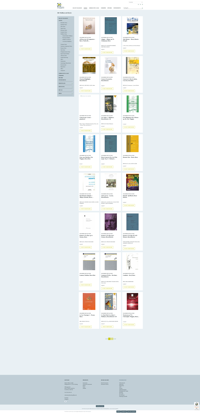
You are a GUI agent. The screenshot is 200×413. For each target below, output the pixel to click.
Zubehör (61, 75)
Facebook (66, 397)
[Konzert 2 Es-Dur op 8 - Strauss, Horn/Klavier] (110, 221)
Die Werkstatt (121, 395)
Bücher (61, 77)
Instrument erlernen (104, 384)
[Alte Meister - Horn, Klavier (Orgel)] (132, 25)
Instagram (66, 399)
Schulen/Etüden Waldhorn (67, 35)
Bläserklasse (63, 66)
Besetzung (62, 86)
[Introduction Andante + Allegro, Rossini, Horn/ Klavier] (89, 182)
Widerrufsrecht (122, 382)
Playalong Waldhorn (66, 37)
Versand (120, 388)
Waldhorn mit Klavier (66, 39)
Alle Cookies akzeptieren (131, 411)
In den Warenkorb (86, 48)
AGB (120, 386)
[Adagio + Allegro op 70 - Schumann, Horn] (110, 25)
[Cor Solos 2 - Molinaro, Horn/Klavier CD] (110, 103)
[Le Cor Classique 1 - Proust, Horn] (89, 301)
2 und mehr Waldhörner (67, 41)
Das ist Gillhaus (63, 18)
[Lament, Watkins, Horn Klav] (89, 261)
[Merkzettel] (138, 4)
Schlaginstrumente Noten (65, 51)
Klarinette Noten (64, 30)
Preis (60, 93)
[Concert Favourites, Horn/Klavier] (110, 65)
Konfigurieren (124, 411)
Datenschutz (121, 385)
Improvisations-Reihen (65, 53)
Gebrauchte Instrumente (87, 384)
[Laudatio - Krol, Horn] (132, 261)
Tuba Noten (63, 49)
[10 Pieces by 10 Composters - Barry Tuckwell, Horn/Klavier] (89, 25)
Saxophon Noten (64, 32)
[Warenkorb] (142, 4)
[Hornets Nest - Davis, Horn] (132, 143)
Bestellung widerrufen (100, 406)
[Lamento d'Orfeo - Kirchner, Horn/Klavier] (110, 261)
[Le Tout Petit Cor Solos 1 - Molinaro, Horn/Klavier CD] (110, 301)
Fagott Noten (63, 28)
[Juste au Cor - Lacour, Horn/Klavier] (110, 182)
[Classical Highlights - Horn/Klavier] (89, 65)
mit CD (60, 90)
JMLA (62, 59)
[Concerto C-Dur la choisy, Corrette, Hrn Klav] (132, 65)
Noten (60, 20)
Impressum (121, 384)
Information (122, 380)
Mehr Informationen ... (89, 411)
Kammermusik (63, 64)
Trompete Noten (64, 44)
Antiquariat (63, 70)
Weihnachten (63, 61)
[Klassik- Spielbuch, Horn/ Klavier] (132, 182)
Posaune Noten (63, 48)
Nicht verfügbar (107, 326)
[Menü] (198, 402)
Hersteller (62, 83)
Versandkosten (98, 408)
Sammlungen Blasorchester (66, 63)
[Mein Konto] (140, 4)
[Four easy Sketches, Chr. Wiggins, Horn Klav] (89, 143)
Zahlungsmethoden (122, 389)
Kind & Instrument (104, 382)
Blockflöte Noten (64, 22)
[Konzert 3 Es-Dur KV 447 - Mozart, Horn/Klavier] (132, 221)
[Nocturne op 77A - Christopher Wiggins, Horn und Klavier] (132, 301)
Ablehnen (118, 411)
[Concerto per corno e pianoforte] (89, 103)
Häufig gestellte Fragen (123, 391)
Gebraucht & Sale (64, 73)
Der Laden (121, 393)
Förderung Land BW (123, 396)
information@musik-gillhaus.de (71, 395)
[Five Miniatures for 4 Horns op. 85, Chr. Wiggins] (132, 103)
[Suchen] (142, 8)
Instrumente (62, 79)
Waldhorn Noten (64, 33)
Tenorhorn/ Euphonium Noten (66, 46)
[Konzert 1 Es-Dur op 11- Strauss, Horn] (89, 221)
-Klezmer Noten (64, 55)
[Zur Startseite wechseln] (60, 5)
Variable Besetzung (64, 57)
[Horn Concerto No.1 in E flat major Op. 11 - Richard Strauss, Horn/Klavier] (110, 143)
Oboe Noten (63, 26)
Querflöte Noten (64, 24)
